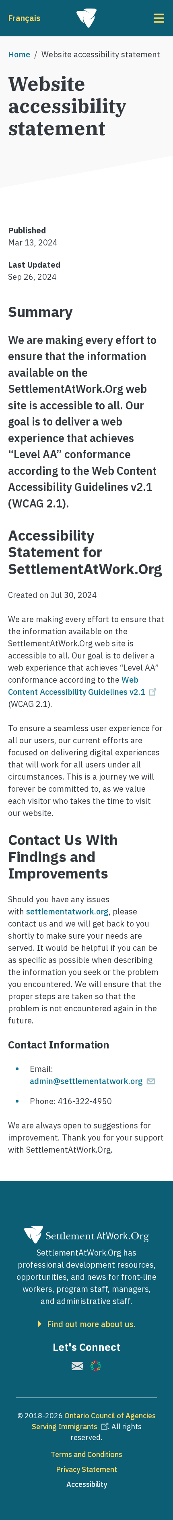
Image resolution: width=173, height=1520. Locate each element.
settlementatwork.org (66, 911)
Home (19, 54)
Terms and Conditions (86, 1454)
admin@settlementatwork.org (86, 1081)
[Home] (86, 18)
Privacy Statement (86, 1469)
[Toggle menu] (139, 18)
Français (24, 18)
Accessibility (86, 1484)
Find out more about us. (91, 1324)
